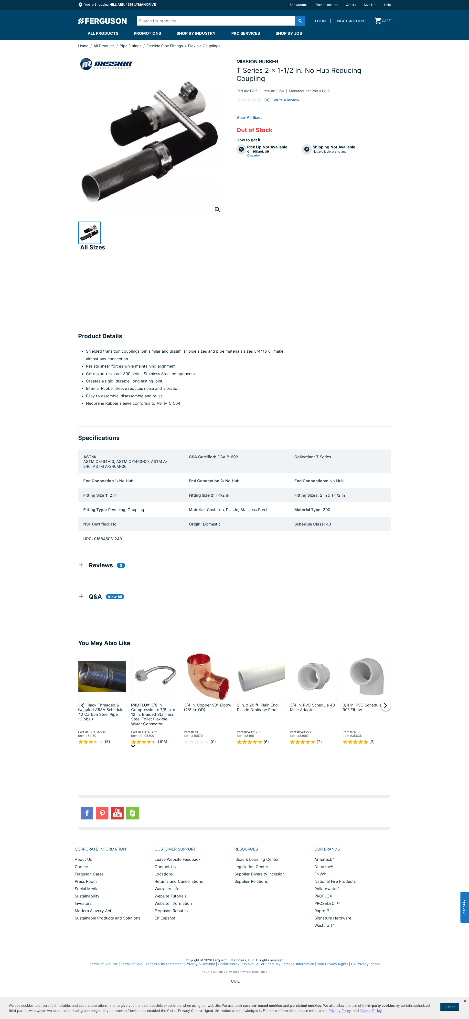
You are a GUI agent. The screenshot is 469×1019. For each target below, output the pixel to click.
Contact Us (165, 866)
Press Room (86, 881)
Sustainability (87, 896)
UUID (236, 981)
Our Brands (327, 849)
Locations (164, 874)
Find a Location (326, 5)
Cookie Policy (228, 964)
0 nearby (253, 155)
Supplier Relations (251, 881)
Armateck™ (324, 859)
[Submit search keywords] (300, 21)
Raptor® (322, 910)
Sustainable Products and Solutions (107, 918)
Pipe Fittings (131, 46)
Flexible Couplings (204, 46)
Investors (83, 903)
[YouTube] (117, 813)
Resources (246, 849)
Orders (351, 5)
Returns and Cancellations (179, 881)
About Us (83, 859)
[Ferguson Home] (102, 20)
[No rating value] (250, 100)
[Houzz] (132, 813)
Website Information (173, 903)
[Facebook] (87, 813)
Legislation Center (251, 866)
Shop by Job (289, 33)
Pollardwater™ (327, 888)
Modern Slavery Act (93, 910)
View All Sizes (249, 117)
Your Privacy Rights (332, 964)
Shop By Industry (196, 33)
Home (83, 46)
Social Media (86, 888)
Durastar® (323, 866)
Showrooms (299, 5)
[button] (465, 1001)
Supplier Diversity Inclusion (259, 874)
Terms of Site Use (104, 964)
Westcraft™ (324, 925)
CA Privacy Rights (365, 964)
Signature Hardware (332, 918)
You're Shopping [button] (119, 4)
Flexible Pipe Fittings (165, 46)
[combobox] (217, 21)
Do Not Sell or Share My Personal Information (278, 964)
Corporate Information (100, 849)
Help (387, 5)
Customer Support (175, 849)
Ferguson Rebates (171, 910)
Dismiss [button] (450, 1007)
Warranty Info (167, 888)
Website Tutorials (170, 896)
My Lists (370, 5)
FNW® (320, 874)
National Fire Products (335, 881)
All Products (103, 33)
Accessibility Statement (164, 964)
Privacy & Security (200, 964)
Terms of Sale (131, 964)
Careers (82, 866)
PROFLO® (323, 896)
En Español (165, 918)
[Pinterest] (102, 813)
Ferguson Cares (89, 874)
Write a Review (286, 100)
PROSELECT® (327, 903)
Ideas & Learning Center (256, 859)
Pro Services (245, 33)
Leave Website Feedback (178, 859)
